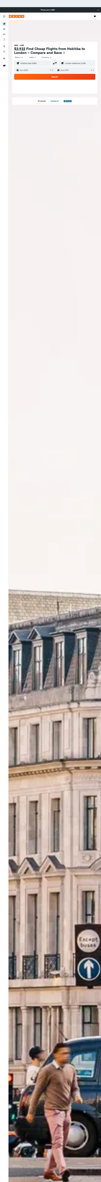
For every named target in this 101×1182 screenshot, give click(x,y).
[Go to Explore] (4, 46)
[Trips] (4, 58)
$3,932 (19, 49)
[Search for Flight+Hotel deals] (4, 39)
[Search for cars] (4, 34)
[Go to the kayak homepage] (16, 16)
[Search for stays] (4, 29)
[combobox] (47, 57)
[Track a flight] (4, 51)
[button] (98, 10)
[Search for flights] (4, 23)
